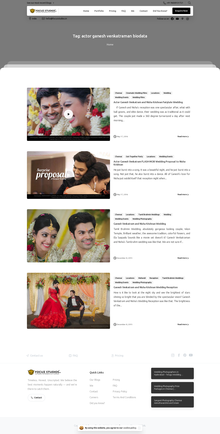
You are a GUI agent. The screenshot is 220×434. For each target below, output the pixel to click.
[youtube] (177, 18)
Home (110, 44)
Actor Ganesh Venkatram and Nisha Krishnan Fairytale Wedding (148, 102)
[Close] (139, 428)
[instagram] (187, 18)
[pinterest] (182, 18)
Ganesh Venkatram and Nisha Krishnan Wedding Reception (146, 287)
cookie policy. (130, 428)
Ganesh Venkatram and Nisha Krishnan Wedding (140, 223)
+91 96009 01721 (175, 3)
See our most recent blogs (39, 3)
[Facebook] (172, 18)
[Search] (189, 3)
